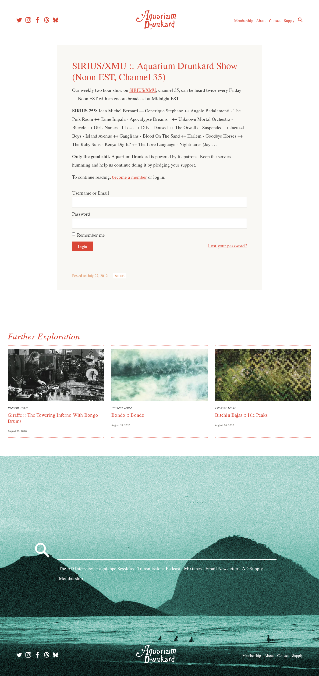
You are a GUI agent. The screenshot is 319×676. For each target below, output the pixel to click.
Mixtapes (193, 568)
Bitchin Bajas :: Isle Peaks (241, 415)
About (261, 20)
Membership (243, 20)
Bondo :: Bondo (128, 415)
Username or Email (90, 193)
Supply (289, 20)
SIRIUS (119, 276)
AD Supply (252, 568)
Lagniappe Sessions (115, 568)
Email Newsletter (222, 568)
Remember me (91, 235)
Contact (274, 20)
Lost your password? (227, 245)
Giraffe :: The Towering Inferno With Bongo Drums (53, 418)
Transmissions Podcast (159, 568)
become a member (129, 177)
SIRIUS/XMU (142, 90)
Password (81, 214)
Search (300, 20)
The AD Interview (76, 568)
